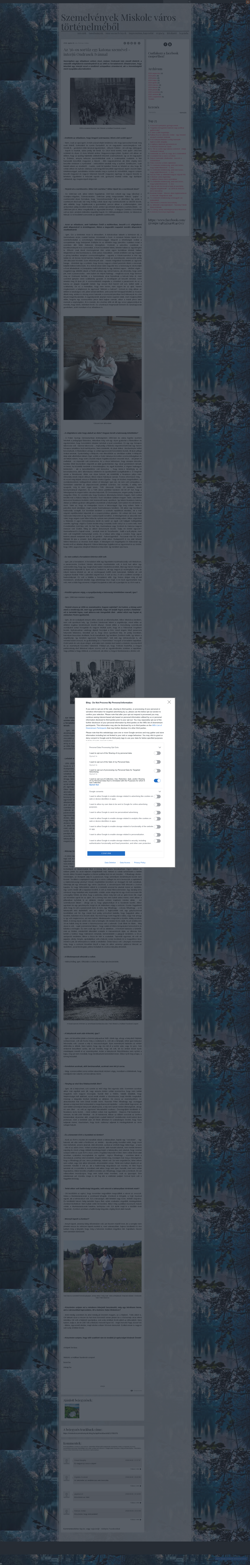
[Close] (170, 702)
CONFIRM (106, 853)
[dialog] (125, 782)
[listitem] (125, 747)
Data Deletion (110, 863)
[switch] (157, 753)
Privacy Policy (139, 863)
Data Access (125, 863)
